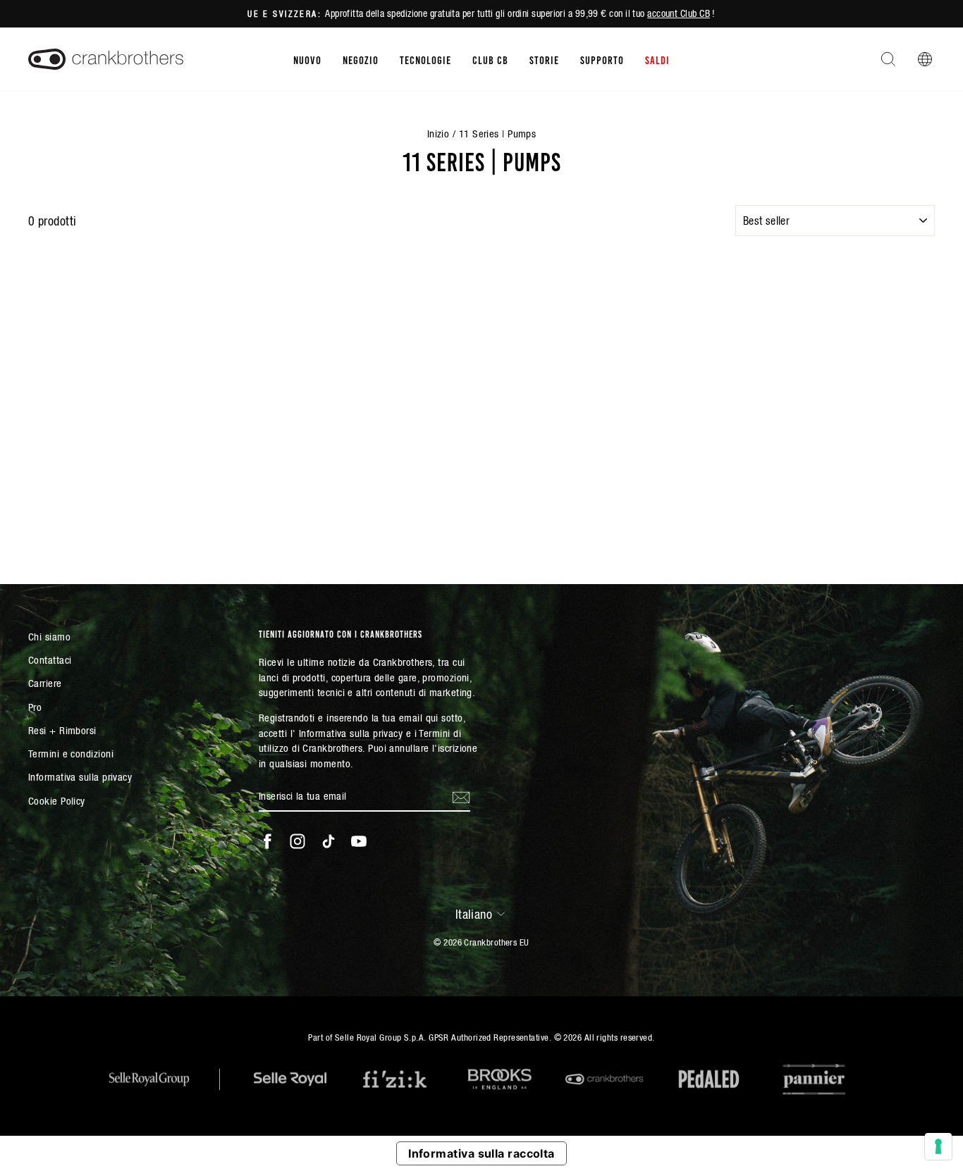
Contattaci (50, 660)
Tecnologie (425, 59)
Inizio (438, 134)
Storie (544, 59)
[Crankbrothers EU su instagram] (297, 841)
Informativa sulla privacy (80, 777)
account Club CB (678, 13)
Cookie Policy (56, 801)
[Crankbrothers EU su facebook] (267, 841)
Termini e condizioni (71, 754)
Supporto (602, 59)
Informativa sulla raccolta (481, 1153)
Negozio (361, 59)
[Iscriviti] (461, 797)
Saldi (657, 59)
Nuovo (307, 59)
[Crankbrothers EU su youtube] (358, 841)
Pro (35, 707)
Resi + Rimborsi (62, 730)
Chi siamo (49, 637)
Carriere (45, 683)
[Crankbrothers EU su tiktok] (328, 841)
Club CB (490, 59)
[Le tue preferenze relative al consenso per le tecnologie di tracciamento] (938, 1146)
